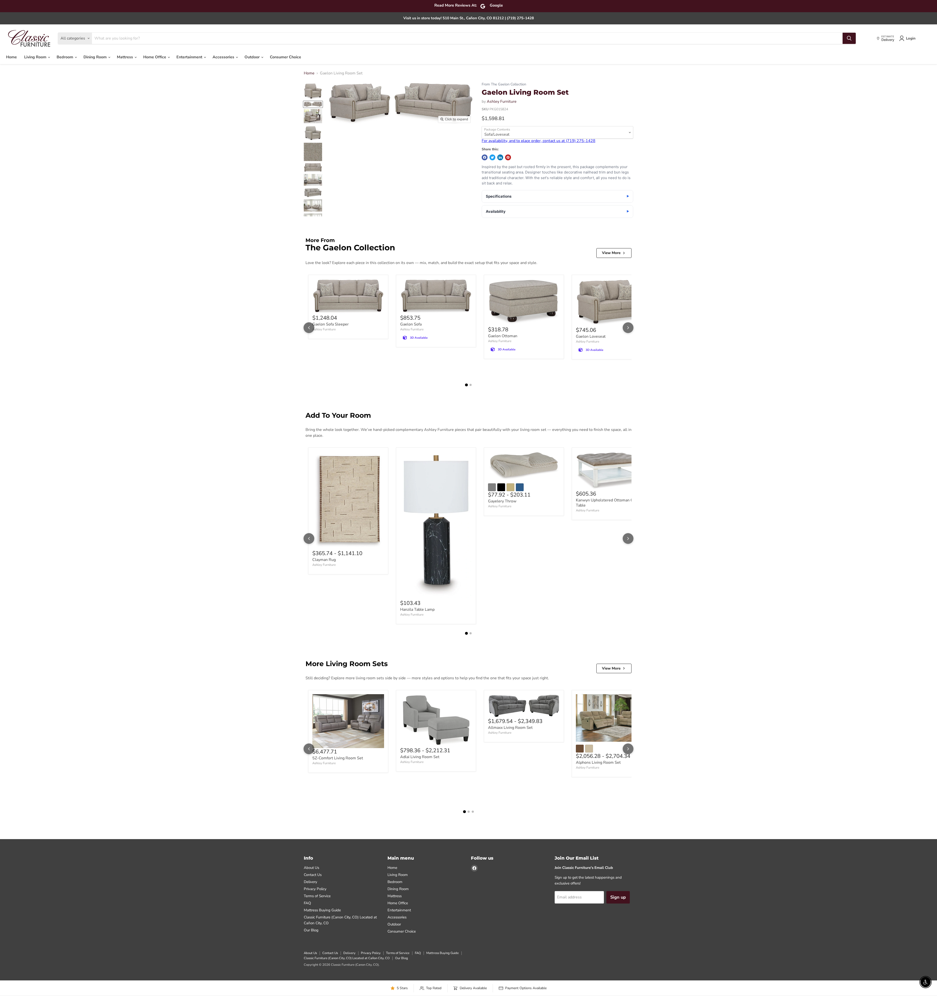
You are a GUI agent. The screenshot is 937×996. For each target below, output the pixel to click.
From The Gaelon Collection (504, 84)
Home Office (155, 57)
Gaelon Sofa (411, 324)
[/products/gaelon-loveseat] (612, 303)
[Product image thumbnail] (313, 91)
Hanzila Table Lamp (417, 609)
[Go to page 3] (473, 812)
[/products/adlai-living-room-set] (436, 720)
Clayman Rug (324, 559)
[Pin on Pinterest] (508, 157)
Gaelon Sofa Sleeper (330, 324)
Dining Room (95, 57)
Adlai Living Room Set (419, 757)
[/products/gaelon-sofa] (436, 296)
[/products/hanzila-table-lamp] (436, 526)
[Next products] (628, 327)
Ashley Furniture (502, 101)
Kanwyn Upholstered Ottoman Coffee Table (609, 503)
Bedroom (65, 57)
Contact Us (313, 874)
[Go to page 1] (466, 385)
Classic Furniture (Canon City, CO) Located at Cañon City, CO (347, 958)
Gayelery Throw (502, 501)
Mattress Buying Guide (322, 910)
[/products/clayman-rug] (348, 501)
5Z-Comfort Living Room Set (337, 758)
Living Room (35, 57)
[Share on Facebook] (485, 157)
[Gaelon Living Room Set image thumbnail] (313, 168)
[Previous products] (309, 327)
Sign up (618, 897)
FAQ (307, 903)
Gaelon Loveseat (591, 336)
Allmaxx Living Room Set (510, 727)
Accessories (224, 57)
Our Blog (311, 930)
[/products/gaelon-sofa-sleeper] (348, 296)
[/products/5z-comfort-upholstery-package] (348, 721)
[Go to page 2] (470, 385)
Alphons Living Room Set (598, 762)
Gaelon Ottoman (502, 336)
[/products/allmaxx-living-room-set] (524, 706)
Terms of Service (317, 896)
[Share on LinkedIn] (500, 157)
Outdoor (252, 57)
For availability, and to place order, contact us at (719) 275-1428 (538, 140)
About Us (311, 867)
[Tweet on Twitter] (492, 157)
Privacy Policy (315, 888)
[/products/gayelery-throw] (524, 466)
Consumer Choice (285, 57)
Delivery (310, 881)
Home (11, 57)
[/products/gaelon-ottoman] (524, 302)
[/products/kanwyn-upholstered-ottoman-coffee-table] (612, 471)
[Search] (849, 38)
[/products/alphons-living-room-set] (612, 718)
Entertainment (189, 57)
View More (611, 252)
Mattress (125, 57)
